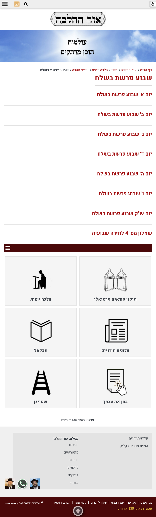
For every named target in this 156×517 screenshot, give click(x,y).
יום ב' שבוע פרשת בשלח (125, 114)
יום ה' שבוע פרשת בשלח (124, 174)
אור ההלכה (128, 70)
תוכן (114, 70)
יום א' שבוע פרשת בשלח (124, 94)
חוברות (73, 459)
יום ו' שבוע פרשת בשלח (125, 194)
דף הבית (146, 70)
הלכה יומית (100, 70)
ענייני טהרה (80, 70)
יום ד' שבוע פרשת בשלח (125, 154)
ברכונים (72, 467)
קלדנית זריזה (138, 438)
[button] (26, 4)
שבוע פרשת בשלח (123, 78)
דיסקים (73, 475)
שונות (74, 482)
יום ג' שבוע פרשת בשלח (125, 134)
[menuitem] (115, 280)
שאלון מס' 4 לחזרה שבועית (122, 233)
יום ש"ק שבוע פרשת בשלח (122, 213)
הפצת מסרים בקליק (134, 445)
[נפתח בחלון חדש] (78, 19)
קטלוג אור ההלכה (65, 438)
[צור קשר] (16, 4)
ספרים (73, 444)
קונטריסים (71, 452)
